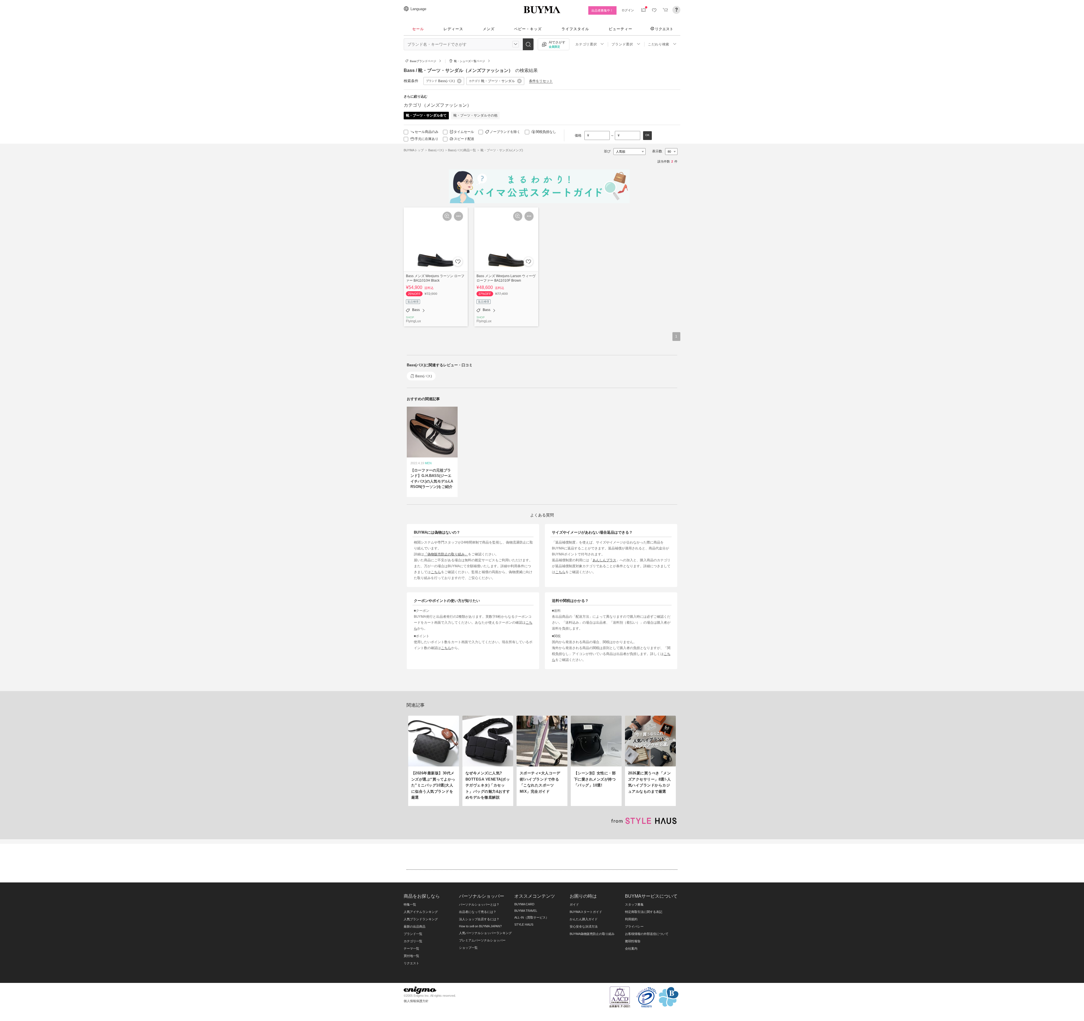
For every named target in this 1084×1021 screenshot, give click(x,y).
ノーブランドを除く (505, 132)
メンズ (489, 29)
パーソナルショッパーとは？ (479, 904)
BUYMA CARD (524, 904)
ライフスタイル (575, 29)
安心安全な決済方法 (584, 926)
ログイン (628, 10)
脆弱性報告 (633, 941)
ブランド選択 (622, 44)
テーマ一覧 (411, 948)
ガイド (574, 904)
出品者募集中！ (602, 10)
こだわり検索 (658, 44)
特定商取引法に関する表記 (643, 911)
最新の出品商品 (414, 926)
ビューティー (620, 29)
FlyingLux (413, 321)
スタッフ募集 (634, 904)
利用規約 (631, 919)
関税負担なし (546, 132)
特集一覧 (410, 904)
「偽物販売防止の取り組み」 (446, 554)
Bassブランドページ (423, 61)
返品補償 (413, 301)
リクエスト (664, 29)
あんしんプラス (604, 560)
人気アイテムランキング (421, 911)
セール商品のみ (426, 132)
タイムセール (464, 132)
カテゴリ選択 (586, 44)
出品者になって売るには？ (477, 911)
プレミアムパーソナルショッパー (482, 940)
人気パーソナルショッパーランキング (485, 933)
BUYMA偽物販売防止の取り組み (592, 933)
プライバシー (634, 926)
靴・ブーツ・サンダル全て (426, 115)
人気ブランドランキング (421, 919)
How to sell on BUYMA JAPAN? (480, 926)
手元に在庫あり (426, 139)
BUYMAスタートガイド (586, 911)
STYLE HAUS (523, 924)
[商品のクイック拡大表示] (447, 216)
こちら (436, 572)
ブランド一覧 (413, 933)
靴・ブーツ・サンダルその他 (475, 115)
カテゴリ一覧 (413, 941)
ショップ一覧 (468, 947)
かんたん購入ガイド (584, 919)
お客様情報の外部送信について (646, 933)
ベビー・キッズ (528, 29)
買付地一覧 (411, 956)
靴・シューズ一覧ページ (469, 61)
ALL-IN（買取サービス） (531, 917)
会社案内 (631, 948)
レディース (453, 29)
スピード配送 (464, 139)
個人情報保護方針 (416, 1001)
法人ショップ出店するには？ (479, 919)
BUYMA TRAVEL (525, 910)
